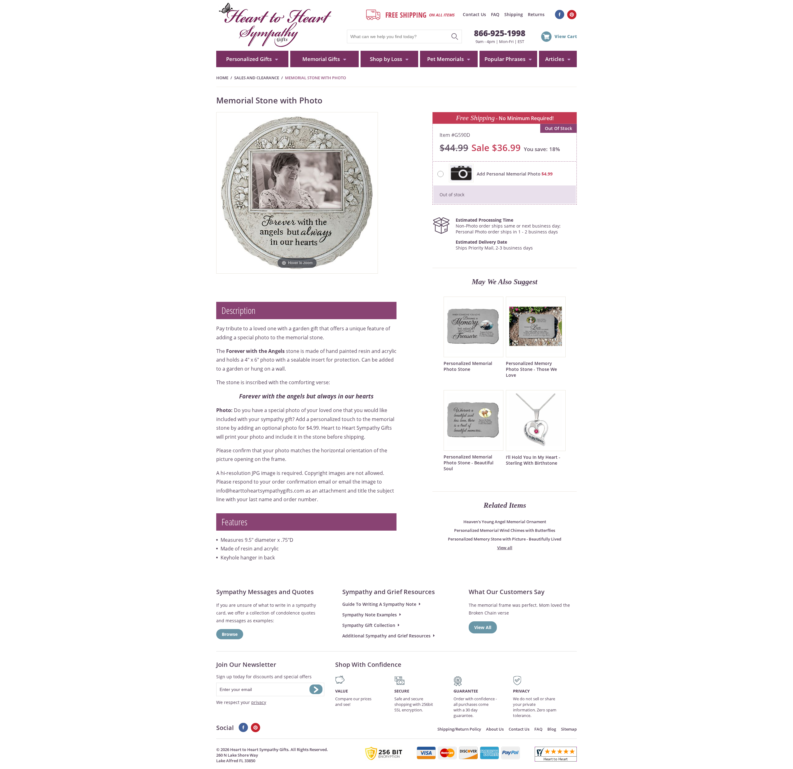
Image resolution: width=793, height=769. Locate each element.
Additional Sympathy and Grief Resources (386, 636)
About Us (495, 729)
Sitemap (569, 729)
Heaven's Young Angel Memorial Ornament (504, 521)
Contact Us (474, 14)
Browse (230, 634)
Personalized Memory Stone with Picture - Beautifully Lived (504, 539)
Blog (551, 729)
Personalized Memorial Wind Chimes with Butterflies (504, 530)
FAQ (495, 14)
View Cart (565, 36)
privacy (258, 702)
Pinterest (572, 14)
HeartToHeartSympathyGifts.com (274, 25)
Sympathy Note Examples (369, 615)
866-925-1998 (499, 33)
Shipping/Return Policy (459, 729)
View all (504, 547)
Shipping (513, 14)
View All (482, 627)
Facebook (559, 14)
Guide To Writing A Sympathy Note (379, 604)
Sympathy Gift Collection (368, 625)
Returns (536, 14)
